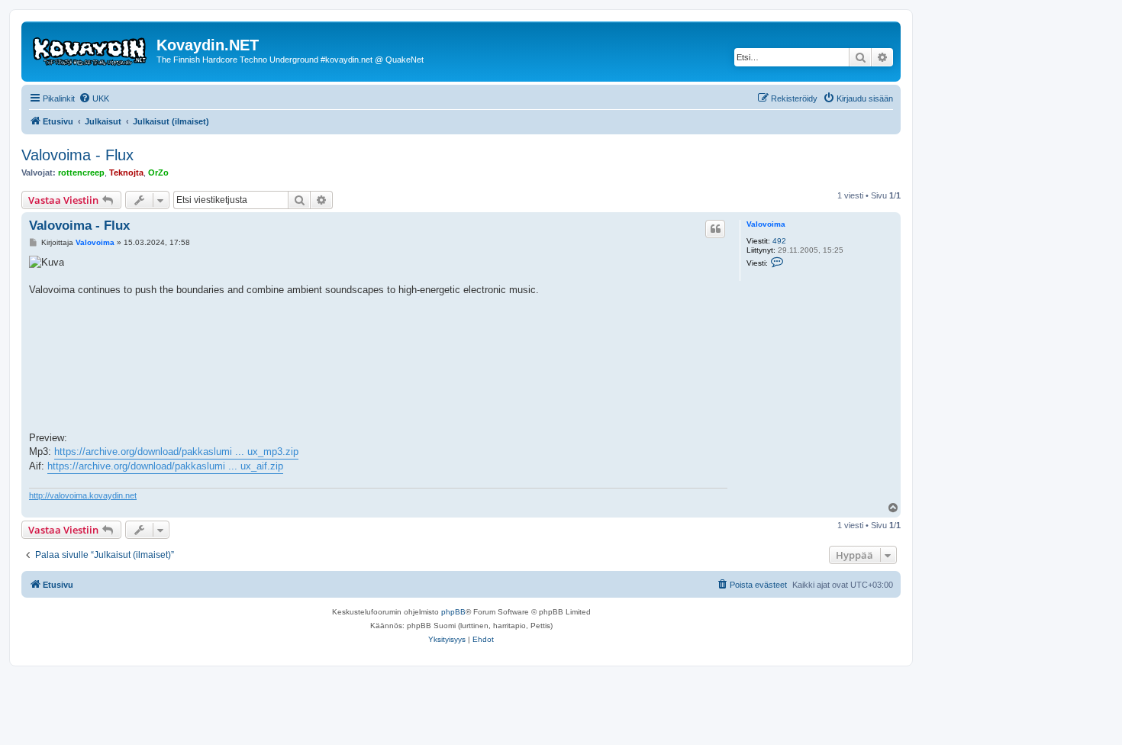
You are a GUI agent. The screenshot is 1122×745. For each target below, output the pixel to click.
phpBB (453, 612)
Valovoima (765, 224)
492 (779, 241)
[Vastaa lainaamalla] (715, 229)
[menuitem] (94, 98)
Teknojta (126, 172)
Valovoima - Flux (77, 155)
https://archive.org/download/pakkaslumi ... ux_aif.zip (165, 466)
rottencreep (81, 172)
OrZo (158, 172)
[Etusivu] (90, 49)
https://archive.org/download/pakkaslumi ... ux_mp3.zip (176, 451)
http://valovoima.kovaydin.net (83, 495)
